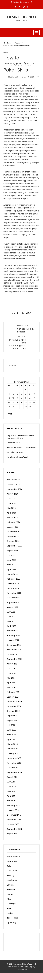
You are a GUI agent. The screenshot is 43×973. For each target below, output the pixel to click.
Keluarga (11, 875)
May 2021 (11, 678)
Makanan (11, 889)
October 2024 (13, 484)
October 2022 (13, 597)
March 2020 (12, 744)
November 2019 (14, 763)
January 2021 (13, 697)
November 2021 (14, 649)
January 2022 (13, 640)
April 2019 (11, 796)
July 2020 (11, 725)
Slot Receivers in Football (25, 328)
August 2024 (12, 494)
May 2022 (11, 621)
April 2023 (11, 569)
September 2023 (14, 546)
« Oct (9, 414)
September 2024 (14, 489)
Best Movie (12, 861)
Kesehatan (12, 880)
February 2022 (13, 635)
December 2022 (14, 588)
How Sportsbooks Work (17, 457)
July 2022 (11, 612)
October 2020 (13, 711)
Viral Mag (28, 966)
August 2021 (12, 664)
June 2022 (11, 616)
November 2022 (14, 593)
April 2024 (11, 513)
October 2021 (13, 654)
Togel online (12, 918)
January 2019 (13, 810)
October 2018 (13, 824)
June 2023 (11, 560)
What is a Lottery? (15, 452)
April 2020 (11, 739)
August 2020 (12, 720)
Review (5, 52)
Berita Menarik (13, 856)
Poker (9, 908)
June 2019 (11, 786)
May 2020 (11, 734)
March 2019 (12, 800)
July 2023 (11, 555)
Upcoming (11, 922)
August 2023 (12, 550)
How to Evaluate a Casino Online (21, 447)
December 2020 (14, 701)
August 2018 (12, 833)
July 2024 (11, 498)
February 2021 (13, 692)
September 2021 (14, 659)
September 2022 (14, 602)
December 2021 (14, 645)
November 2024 (14, 479)
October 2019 (13, 767)
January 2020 (13, 753)
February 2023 (13, 579)
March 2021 (12, 687)
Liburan (10, 885)
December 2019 (14, 758)
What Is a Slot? (13, 442)
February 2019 (13, 805)
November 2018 (14, 819)
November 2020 (14, 706)
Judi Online (12, 870)
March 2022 (12, 630)
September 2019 (14, 772)
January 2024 (13, 527)
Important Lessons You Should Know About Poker (20, 436)
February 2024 (13, 522)
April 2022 (11, 626)
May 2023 (11, 564)
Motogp (10, 894)
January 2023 (13, 583)
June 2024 (11, 503)
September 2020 (14, 715)
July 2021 (11, 668)
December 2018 (14, 815)
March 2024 (12, 517)
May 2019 (11, 791)
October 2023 (13, 541)
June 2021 (11, 673)
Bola (9, 866)
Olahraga (11, 903)
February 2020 (13, 748)
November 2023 (14, 536)
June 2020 (11, 730)
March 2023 (12, 574)
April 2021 (11, 682)
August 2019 (12, 777)
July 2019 (11, 782)
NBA (9, 899)
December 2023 (14, 531)
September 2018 (14, 829)
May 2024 (11, 508)
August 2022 (12, 607)
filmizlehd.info (21, 17)
